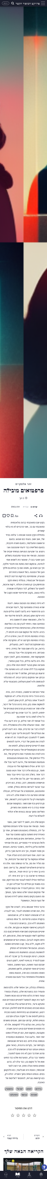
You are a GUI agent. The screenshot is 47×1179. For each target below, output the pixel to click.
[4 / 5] (18, 1115)
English (15, 506)
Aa (16, 516)
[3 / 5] (24, 1115)
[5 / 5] (13, 1115)
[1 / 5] (35, 1115)
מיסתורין (9, 1089)
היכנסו (6, 3)
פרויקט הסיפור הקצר (28, 3)
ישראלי (20, 1089)
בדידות (38, 1089)
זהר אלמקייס (24, 484)
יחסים (29, 1089)
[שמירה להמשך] (12, 515)
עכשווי (24, 1094)
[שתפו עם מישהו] (35, 515)
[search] (12, 3)
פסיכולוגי (14, 1094)
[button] (44, 1167)
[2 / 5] (29, 1115)
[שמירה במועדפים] (8, 515)
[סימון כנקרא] (4, 515)
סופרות (34, 1094)
